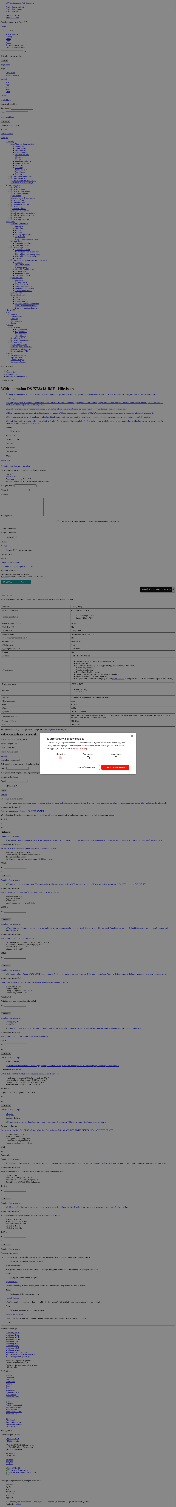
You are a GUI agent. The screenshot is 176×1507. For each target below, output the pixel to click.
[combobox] (132, 736)
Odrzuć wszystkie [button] (86, 767)
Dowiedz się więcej (79, 748)
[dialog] (88, 753)
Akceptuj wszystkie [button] (115, 767)
